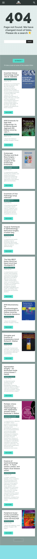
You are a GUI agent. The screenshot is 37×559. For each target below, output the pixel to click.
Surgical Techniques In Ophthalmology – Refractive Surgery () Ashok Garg (12, 229)
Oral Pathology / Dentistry (9, 201)
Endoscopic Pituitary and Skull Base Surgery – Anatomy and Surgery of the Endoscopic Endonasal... (11, 158)
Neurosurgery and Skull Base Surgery (11, 168)
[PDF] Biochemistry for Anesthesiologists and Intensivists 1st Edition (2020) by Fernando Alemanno (12, 309)
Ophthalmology (8, 235)
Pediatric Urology (9, 376)
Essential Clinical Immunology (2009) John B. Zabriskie (11, 75)
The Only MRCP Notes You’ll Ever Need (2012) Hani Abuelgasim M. (10, 262)
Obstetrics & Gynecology (11, 134)
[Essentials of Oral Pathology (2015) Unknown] (28, 200)
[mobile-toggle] (3, 2)
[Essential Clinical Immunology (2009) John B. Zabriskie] (28, 79)
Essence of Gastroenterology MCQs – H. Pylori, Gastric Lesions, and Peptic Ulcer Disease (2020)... (12, 465)
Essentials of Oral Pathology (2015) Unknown (11, 195)
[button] (34, 2)
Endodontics (8, 343)
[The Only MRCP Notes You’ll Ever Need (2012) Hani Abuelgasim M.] (28, 266)
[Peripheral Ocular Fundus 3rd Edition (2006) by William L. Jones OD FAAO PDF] (28, 519)
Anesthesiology (8, 316)
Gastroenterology (9, 473)
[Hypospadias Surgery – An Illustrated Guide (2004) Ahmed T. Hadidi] (28, 373)
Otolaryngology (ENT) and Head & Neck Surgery (11, 416)
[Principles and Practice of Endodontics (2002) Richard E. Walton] (28, 342)
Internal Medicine (9, 267)
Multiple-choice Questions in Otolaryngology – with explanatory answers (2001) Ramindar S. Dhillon (11, 408)
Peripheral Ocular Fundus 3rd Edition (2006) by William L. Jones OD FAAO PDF (11, 516)
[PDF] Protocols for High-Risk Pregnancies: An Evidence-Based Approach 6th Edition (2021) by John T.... (11, 126)
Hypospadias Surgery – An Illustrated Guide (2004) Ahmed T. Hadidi (10, 370)
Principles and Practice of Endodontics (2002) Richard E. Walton (11, 338)
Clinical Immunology (10, 79)
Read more (8, 112)
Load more (18, 540)
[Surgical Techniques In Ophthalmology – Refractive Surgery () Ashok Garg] (28, 233)
